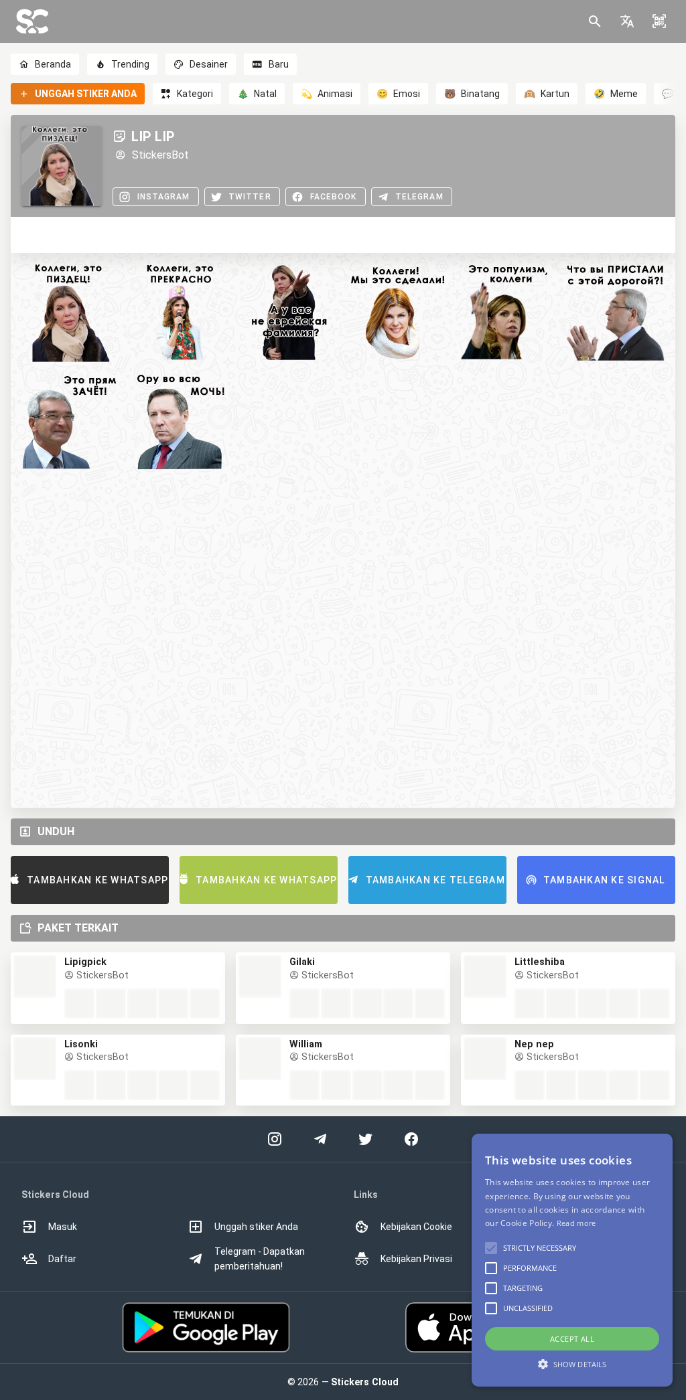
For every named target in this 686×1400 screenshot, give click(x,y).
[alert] (572, 1260)
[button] (627, 21)
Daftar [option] (62, 1258)
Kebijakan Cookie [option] (416, 1226)
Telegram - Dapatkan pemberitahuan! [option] (259, 1259)
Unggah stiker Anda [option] (256, 1226)
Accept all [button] (572, 1339)
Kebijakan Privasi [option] (416, 1258)
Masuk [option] (62, 1226)
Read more (576, 1223)
